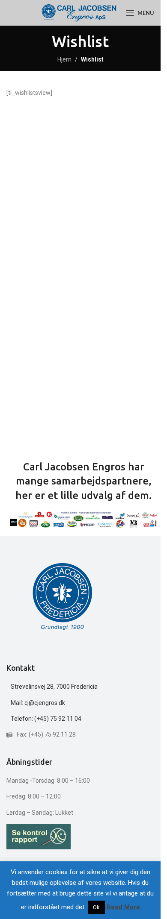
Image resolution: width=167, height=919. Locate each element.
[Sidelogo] (79, 12)
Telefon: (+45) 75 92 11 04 (46, 718)
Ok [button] (96, 907)
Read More (123, 907)
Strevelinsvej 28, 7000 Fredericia (54, 686)
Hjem (64, 59)
